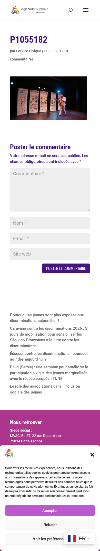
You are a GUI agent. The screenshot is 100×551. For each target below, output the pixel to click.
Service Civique (28, 51)
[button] (92, 454)
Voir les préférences (50, 539)
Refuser (50, 524)
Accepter (50, 510)
